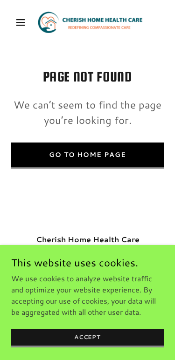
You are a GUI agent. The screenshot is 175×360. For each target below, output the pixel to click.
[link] (87, 22)
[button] (22, 22)
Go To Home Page (87, 154)
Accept (87, 337)
